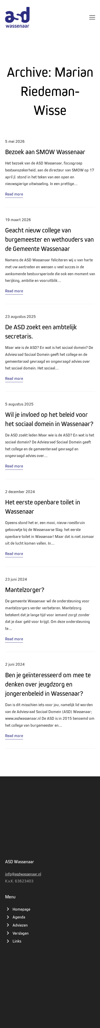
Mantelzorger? (24, 589)
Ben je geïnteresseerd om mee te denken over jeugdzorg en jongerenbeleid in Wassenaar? (48, 684)
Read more (14, 194)
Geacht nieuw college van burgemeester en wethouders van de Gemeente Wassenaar (49, 239)
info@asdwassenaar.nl (23, 874)
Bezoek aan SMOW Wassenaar (45, 152)
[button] (92, 17)
